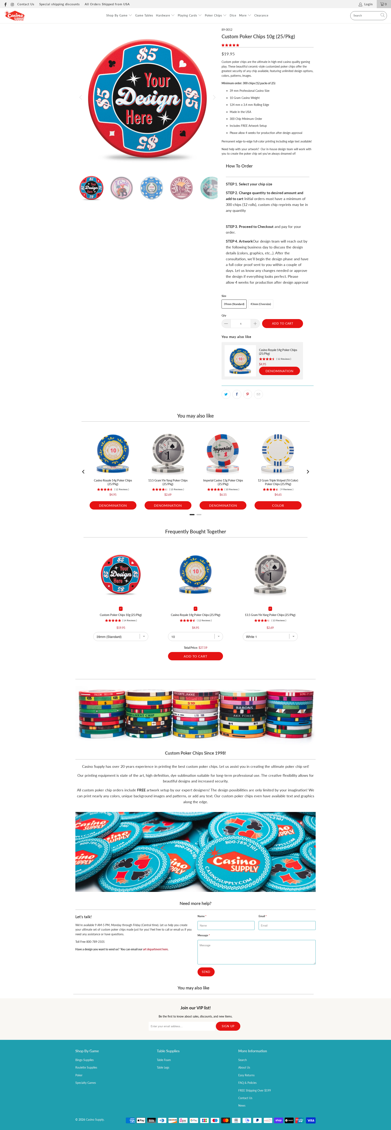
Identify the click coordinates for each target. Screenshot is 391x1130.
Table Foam (164, 1060)
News (241, 1105)
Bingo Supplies (84, 1060)
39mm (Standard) (234, 304)
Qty (224, 315)
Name (202, 916)
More (243, 15)
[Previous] (81, 97)
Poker (78, 1075)
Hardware (163, 15)
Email (263, 916)
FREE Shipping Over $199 (254, 1090)
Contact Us (25, 4)
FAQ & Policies (247, 1082)
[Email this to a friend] (258, 394)
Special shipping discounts (59, 4)
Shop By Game (117, 15)
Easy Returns (246, 1075)
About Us (244, 1067)
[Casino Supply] (14, 15)
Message (204, 935)
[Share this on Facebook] (236, 394)
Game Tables (144, 15)
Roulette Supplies (86, 1067)
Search (242, 1060)
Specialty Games (85, 1082)
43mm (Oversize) (260, 304)
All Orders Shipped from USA (107, 4)
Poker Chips (214, 15)
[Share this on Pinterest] (247, 394)
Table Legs (163, 1067)
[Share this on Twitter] (226, 394)
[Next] (214, 97)
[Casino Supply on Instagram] (12, 4)
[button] (230, 45)
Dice (233, 15)
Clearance (261, 15)
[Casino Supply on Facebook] (5, 4)
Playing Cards (188, 15)
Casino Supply (95, 1119)
